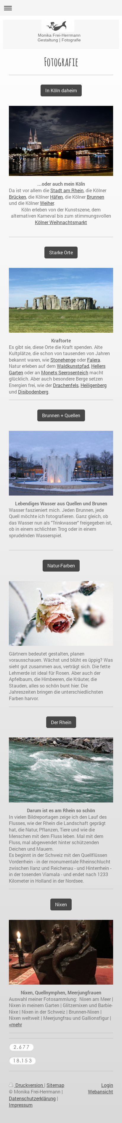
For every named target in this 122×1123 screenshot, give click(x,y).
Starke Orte (61, 252)
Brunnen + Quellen (61, 415)
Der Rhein (61, 722)
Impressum (21, 1105)
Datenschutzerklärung (32, 1098)
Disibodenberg (33, 392)
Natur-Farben (61, 565)
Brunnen (95, 197)
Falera (93, 360)
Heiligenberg (94, 385)
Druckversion (29, 1085)
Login (107, 1085)
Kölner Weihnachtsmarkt (61, 222)
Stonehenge (63, 360)
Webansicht (100, 1091)
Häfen (56, 197)
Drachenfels (65, 385)
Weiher (47, 203)
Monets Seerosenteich (64, 372)
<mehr (15, 1024)
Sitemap (55, 1085)
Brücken (17, 197)
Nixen (61, 904)
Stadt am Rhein (67, 190)
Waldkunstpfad (73, 366)
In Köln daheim (61, 90)
